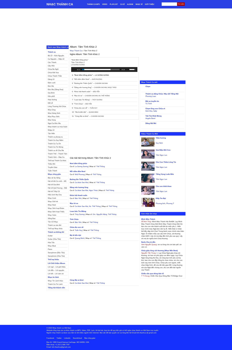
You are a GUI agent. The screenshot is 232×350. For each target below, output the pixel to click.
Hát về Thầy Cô (54, 191)
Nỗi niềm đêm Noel (77, 171)
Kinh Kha (148, 111)
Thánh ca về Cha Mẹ (56, 150)
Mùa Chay (52, 110)
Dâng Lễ (51, 79)
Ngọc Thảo (93, 190)
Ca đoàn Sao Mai (81, 182)
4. (94, 87)
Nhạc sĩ (139, 4)
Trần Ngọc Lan (161, 155)
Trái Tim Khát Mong (153, 116)
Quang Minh (79, 238)
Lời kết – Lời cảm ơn (56, 274)
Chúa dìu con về (76, 227)
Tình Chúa (74, 219)
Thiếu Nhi (51, 164)
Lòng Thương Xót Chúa (57, 106)
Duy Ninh (159, 143)
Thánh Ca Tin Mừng (55, 147)
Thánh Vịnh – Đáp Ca (56, 157)
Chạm (147, 86)
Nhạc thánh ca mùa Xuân (57, 127)
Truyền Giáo (52, 167)
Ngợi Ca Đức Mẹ (54, 123)
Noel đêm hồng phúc (78, 163)
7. (87, 100)
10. (85, 112)
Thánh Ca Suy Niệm (55, 140)
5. (86, 91)
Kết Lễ (50, 103)
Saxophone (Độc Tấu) (56, 253)
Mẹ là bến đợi (75, 235)
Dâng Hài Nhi (150, 123)
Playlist (114, 4)
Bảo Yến (78, 198)
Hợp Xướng (52, 100)
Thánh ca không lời (56, 232)
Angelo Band (150, 118)
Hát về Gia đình (54, 185)
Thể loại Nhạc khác (55, 229)
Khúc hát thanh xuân (78, 195)
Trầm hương (161, 138)
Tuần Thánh (52, 171)
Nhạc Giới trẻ (53, 201)
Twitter (59, 338)
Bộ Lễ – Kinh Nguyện (56, 56)
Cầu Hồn (51, 66)
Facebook (50, 338)
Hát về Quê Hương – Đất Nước (57, 188)
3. (90, 83)
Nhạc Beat (52, 246)
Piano (50, 249)
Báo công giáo (89, 338)
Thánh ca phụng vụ (55, 137)
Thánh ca (52, 52)
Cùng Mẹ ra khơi (76, 280)
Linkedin (67, 338)
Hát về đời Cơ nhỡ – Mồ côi (57, 181)
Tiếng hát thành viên (56, 288)
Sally (155, 111)
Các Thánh (52, 62)
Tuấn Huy (78, 230)
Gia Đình (51, 93)
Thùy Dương (79, 214)
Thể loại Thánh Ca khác (57, 160)
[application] (104, 69)
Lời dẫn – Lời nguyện (56, 270)
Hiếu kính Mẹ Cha (55, 195)
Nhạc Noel (52, 205)
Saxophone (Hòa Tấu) (56, 256)
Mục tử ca (74, 203)
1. (90, 75)
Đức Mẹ (51, 86)
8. (82, 104)
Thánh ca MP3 (93, 4)
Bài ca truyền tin (152, 101)
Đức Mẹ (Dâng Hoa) (55, 89)
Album (130, 4)
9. (84, 108)
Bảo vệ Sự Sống (54, 178)
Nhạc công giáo (54, 174)
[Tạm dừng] (74, 69)
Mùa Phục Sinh (53, 116)
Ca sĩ (122, 4)
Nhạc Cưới (52, 198)
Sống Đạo (51, 218)
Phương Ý (170, 203)
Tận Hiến (51, 133)
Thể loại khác (53, 259)
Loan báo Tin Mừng (78, 211)
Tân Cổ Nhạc (53, 222)
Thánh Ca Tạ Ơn (54, 144)
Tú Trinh (148, 104)
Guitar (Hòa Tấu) (54, 239)
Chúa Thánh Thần (55, 76)
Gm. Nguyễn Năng (100, 214)
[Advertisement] (116, 27)
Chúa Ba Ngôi (53, 69)
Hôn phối (51, 96)
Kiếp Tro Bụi (161, 198)
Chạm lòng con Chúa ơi (155, 108)
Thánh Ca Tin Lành (55, 284)
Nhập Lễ (51, 130)
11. (88, 116)
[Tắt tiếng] (127, 69)
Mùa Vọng (52, 120)
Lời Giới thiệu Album (56, 263)
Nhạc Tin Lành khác (55, 281)
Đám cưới (51, 83)
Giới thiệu (149, 4)
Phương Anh (160, 203)
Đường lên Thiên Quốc (79, 179)
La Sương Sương (81, 166)
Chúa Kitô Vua (53, 72)
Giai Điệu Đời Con (163, 150)
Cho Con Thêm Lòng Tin (166, 162)
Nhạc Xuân (52, 215)
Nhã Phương (80, 174)
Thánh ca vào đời (54, 225)
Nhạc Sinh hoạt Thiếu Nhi (56, 212)
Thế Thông (100, 166)
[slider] (101, 69)
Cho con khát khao (163, 186)
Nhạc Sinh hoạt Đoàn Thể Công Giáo (56, 208)
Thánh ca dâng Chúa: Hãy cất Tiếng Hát (161, 94)
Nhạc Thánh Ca (60, 4)
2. (87, 79)
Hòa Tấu (51, 242)
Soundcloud (77, 338)
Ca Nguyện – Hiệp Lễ (56, 59)
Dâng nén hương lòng (79, 187)
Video (104, 4)
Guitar (50, 236)
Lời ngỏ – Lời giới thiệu (56, 267)
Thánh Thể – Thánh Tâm (57, 154)
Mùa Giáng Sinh (54, 113)
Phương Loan (150, 96)
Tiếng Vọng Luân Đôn (165, 174)
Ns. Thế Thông (95, 206)
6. (91, 96)
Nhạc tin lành (53, 277)
